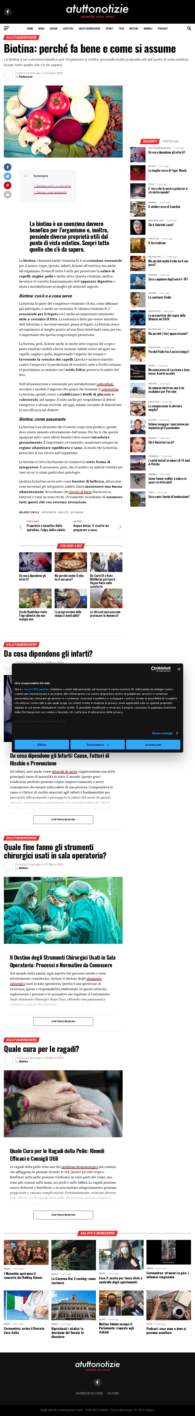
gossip (54, 28)
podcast (163, 28)
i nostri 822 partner (36, 689)
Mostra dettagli (162, 733)
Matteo (23, 868)
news (41, 28)
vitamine (77, 512)
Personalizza (95, 744)
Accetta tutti (153, 744)
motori (133, 28)
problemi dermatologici (80, 1167)
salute (64, 512)
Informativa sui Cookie (89, 1393)
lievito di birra (80, 492)
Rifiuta (42, 744)
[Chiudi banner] (179, 669)
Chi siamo (113, 1393)
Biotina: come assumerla (52, 192)
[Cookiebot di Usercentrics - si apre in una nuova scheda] (154, 669)
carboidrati (105, 384)
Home (30, 28)
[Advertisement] (160, 109)
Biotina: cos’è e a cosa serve (54, 186)
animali (148, 28)
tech (121, 28)
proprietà (49, 512)
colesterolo (109, 389)
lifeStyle (68, 28)
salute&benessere (89, 28)
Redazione (26, 76)
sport (109, 28)
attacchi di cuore (64, 771)
